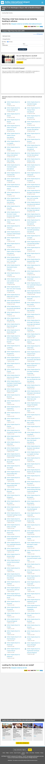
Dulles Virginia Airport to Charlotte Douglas (33, 103)
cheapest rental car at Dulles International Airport (26, 24)
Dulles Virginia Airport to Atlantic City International (33, 471)
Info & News (32, 752)
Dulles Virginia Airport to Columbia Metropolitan (33, 243)
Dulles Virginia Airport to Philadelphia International (34, 215)
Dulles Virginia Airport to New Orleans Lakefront (13, 589)
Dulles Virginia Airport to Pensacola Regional (13, 620)
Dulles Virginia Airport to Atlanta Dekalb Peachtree (13, 455)
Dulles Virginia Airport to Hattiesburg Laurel (33, 601)
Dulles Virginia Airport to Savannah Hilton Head (33, 261)
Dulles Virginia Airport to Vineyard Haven (33, 353)
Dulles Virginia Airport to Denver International (13, 109)
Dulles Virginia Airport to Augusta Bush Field (13, 485)
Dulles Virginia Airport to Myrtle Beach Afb (13, 331)
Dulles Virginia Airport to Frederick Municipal (13, 538)
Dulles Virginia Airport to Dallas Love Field (13, 526)
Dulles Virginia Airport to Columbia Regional (33, 508)
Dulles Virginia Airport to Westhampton (33, 386)
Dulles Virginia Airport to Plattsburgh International (33, 292)
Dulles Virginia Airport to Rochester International (33, 447)
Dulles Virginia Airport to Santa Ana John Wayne (13, 377)
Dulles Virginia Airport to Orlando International (33, 129)
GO (30, 749)
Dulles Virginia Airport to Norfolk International (33, 154)
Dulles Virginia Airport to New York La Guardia (33, 198)
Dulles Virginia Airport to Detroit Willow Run (13, 473)
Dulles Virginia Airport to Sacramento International (33, 359)
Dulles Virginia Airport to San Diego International (33, 209)
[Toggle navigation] (42, 2)
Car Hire (11, 752)
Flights (7, 752)
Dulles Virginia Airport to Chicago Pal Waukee (33, 404)
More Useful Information (22, 743)
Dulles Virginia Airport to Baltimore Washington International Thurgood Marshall (13, 339)
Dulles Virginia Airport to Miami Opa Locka (33, 398)
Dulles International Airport (17, 2)
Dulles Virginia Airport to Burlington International (33, 192)
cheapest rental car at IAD (19, 667)
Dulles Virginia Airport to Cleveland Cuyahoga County (14, 514)
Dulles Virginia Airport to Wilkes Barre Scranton (13, 296)
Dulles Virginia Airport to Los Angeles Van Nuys (33, 453)
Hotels (27, 752)
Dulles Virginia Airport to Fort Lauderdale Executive (14, 544)
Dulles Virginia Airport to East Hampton (33, 310)
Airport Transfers (17, 752)
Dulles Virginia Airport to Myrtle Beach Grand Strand (14, 520)
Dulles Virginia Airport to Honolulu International (13, 550)
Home (4, 752)
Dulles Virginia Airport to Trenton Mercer (13, 650)
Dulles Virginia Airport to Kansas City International (13, 302)
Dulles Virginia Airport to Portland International (13, 359)
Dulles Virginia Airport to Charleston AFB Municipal (13, 233)
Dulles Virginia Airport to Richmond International (33, 186)
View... (4, 737)
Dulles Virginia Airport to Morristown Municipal (13, 449)
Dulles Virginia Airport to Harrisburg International (33, 204)
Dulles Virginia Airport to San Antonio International (13, 308)
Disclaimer (37, 752)
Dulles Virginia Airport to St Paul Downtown (14, 638)
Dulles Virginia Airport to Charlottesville (13, 174)
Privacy (41, 752)
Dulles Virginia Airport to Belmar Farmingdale (13, 390)
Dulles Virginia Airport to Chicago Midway (33, 335)
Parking (23, 752)
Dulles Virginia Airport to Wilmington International (33, 392)
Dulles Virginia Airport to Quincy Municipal (33, 644)
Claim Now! (19, 62)
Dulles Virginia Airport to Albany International (13, 154)
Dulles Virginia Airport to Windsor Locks (33, 160)
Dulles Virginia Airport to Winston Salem (13, 556)
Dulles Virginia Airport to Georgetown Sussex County (14, 432)
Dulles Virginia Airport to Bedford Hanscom (33, 365)
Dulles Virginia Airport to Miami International (13, 325)
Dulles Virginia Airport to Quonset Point (33, 577)
